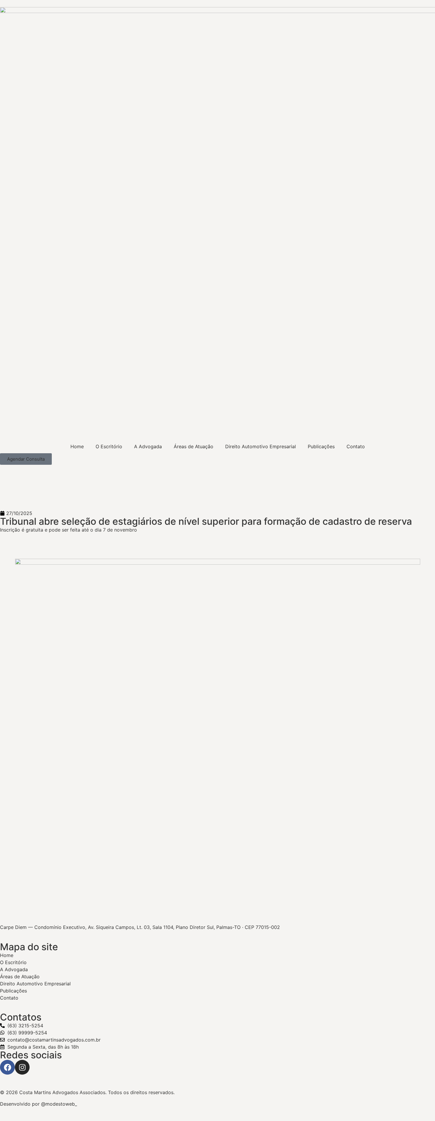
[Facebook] (7, 1067)
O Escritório (109, 446)
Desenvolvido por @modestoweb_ (38, 1104)
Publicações (321, 446)
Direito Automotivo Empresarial (260, 446)
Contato (356, 446)
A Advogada (148, 446)
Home (77, 446)
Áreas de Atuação (193, 446)
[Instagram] (22, 1067)
